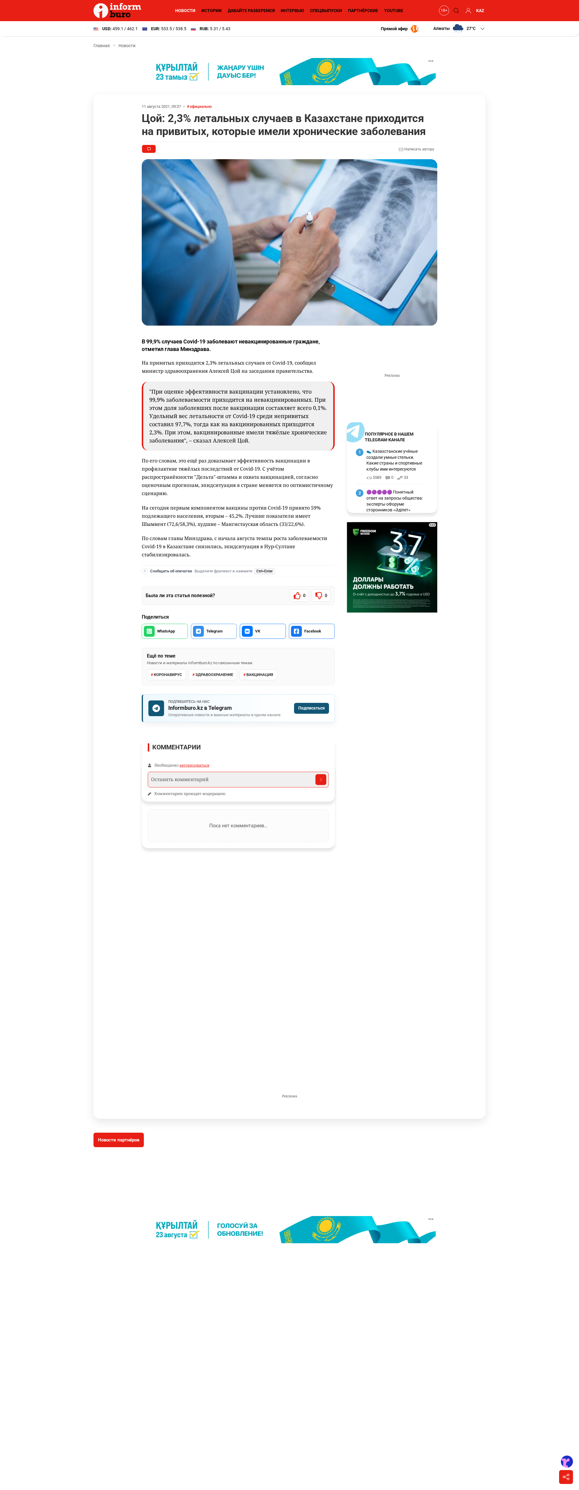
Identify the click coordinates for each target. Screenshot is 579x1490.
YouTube (393, 10)
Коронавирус (168, 674)
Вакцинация (259, 674)
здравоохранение (214, 674)
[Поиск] (455, 10)
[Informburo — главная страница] (118, 10)
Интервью (292, 10)
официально (201, 106)
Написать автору (418, 149)
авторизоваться (194, 765)
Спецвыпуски (326, 10)
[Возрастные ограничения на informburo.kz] (443, 10)
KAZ (480, 10)
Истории (211, 10)
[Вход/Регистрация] (467, 10)
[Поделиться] (566, 1477)
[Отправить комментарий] (320, 779)
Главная (101, 45)
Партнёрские (363, 10)
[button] (459, 28)
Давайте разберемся (251, 10)
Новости (185, 10)
